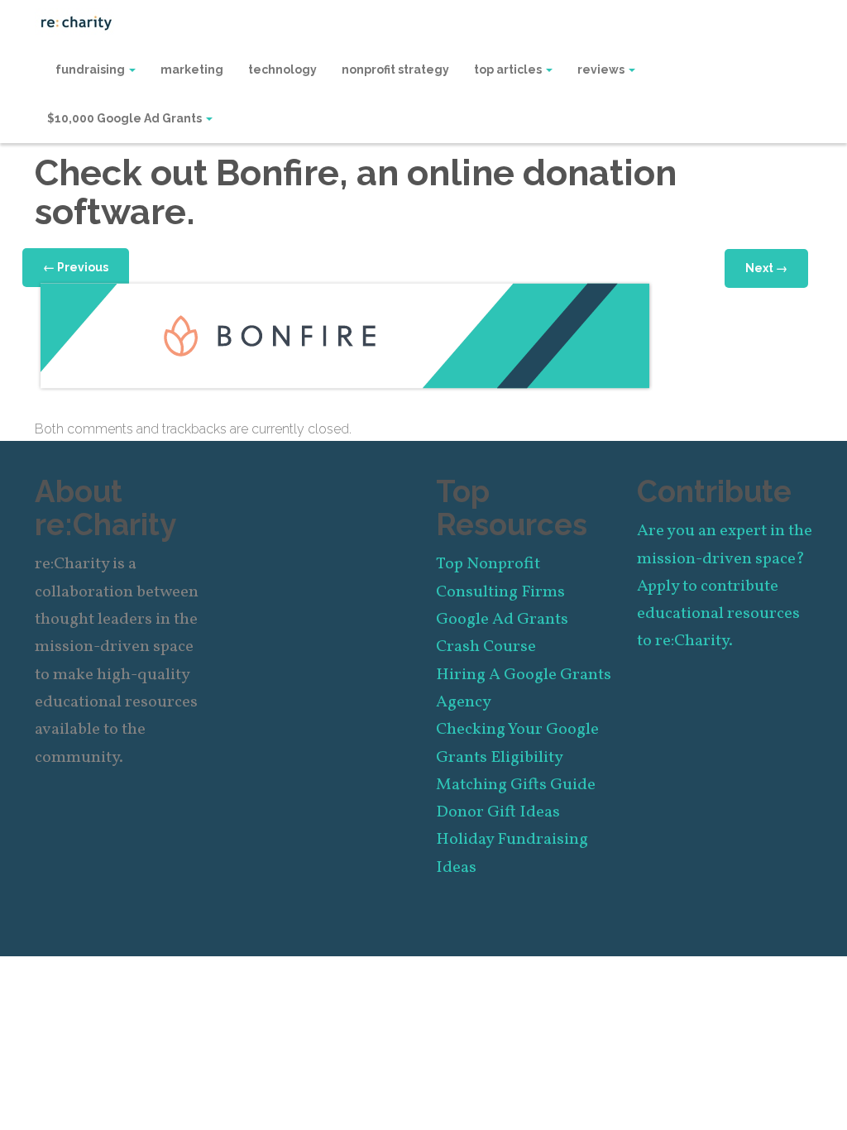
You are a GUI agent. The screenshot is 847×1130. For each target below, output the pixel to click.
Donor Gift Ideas (498, 812)
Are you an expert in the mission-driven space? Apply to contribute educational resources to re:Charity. (724, 586)
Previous (75, 267)
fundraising (91, 69)
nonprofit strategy (395, 69)
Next (766, 268)
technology (282, 69)
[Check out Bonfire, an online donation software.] (345, 335)
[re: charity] (76, 21)
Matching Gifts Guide (516, 785)
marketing (191, 69)
